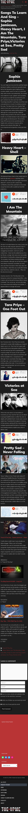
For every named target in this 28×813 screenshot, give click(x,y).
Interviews (4, 790)
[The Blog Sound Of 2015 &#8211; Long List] (12, 577)
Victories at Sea (17, 655)
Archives (4, 761)
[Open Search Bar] (22, 2)
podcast (12, 178)
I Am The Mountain (15, 650)
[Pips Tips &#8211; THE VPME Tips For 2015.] (12, 617)
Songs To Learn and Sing (14, 652)
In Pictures (4, 792)
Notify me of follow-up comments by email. (14, 700)
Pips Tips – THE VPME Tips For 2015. (11, 621)
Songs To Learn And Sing (7, 798)
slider (4, 652)
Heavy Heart (6, 650)
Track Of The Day (8, 5)
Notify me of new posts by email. (11, 704)
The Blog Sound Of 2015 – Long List (11, 581)
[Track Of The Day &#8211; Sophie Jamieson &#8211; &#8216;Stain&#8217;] (15, 533)
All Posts (3, 782)
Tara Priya (9, 655)
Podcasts (3, 800)
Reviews (3, 795)
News (2, 787)
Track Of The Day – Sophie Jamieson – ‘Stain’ (14, 537)
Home (2, 5)
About (2, 803)
